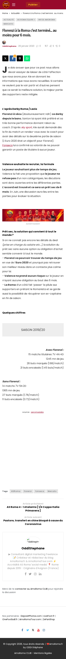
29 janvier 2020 (26, 46)
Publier (33, 4)
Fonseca (7, 145)
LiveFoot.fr (49, 616)
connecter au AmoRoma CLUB (31, 588)
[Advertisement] (33, 450)
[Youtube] (38, 630)
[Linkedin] (40, 574)
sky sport (26, 127)
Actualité (9, 19)
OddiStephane (9, 46)
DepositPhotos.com (31, 616)
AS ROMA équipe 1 (26, 19)
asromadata (37, 412)
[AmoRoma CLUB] (61, 4)
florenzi (28, 491)
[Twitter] (30, 574)
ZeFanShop (49, 619)
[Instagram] (35, 574)
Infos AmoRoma (46, 19)
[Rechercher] (54, 4)
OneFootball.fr (9, 619)
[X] (33, 630)
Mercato (8, 24)
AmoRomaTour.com (30, 619)
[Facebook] (25, 574)
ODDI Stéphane (34, 647)
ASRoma (15, 491)
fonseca (39, 491)
